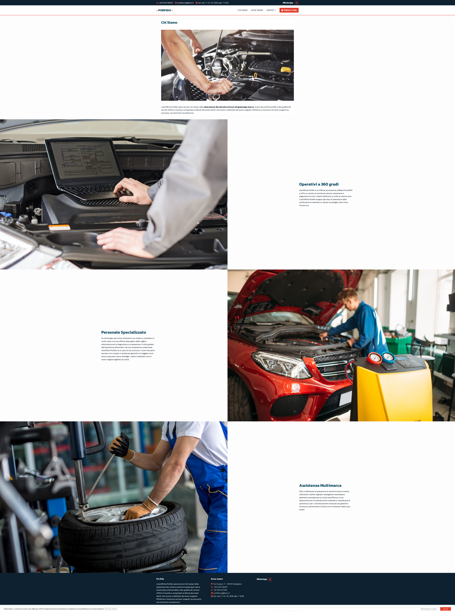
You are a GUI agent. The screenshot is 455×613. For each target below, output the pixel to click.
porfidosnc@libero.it (186, 2)
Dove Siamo (257, 10)
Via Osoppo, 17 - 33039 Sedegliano (227, 583)
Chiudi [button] (445, 609)
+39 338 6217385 (220, 589)
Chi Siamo (243, 10)
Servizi (270, 10)
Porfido (164, 10)
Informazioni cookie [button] (429, 609)
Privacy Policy (111, 609)
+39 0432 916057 (166, 2)
